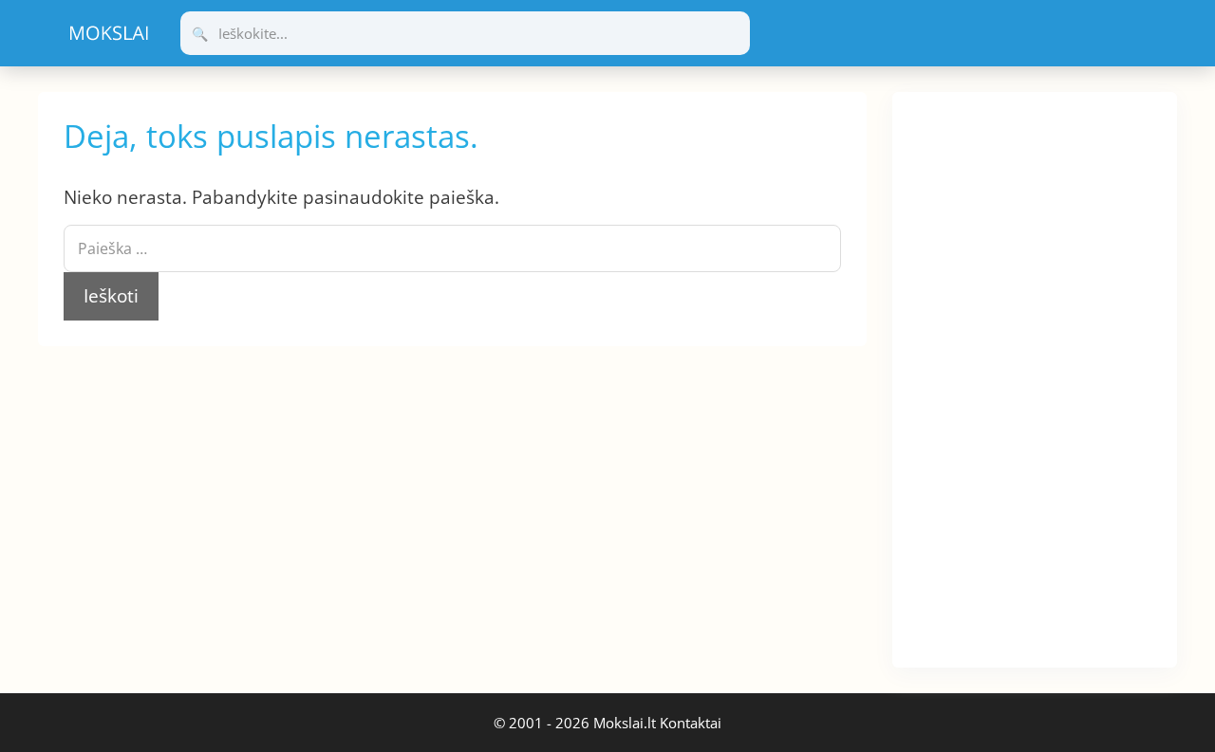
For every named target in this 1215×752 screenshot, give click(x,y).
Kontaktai (690, 722)
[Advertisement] (1034, 376)
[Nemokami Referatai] (109, 33)
